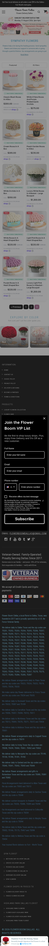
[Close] (44, 418)
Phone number (11, 480)
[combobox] (10, 487)
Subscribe (24, 519)
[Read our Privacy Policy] (43, 500)
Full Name (9, 448)
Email (7, 464)
